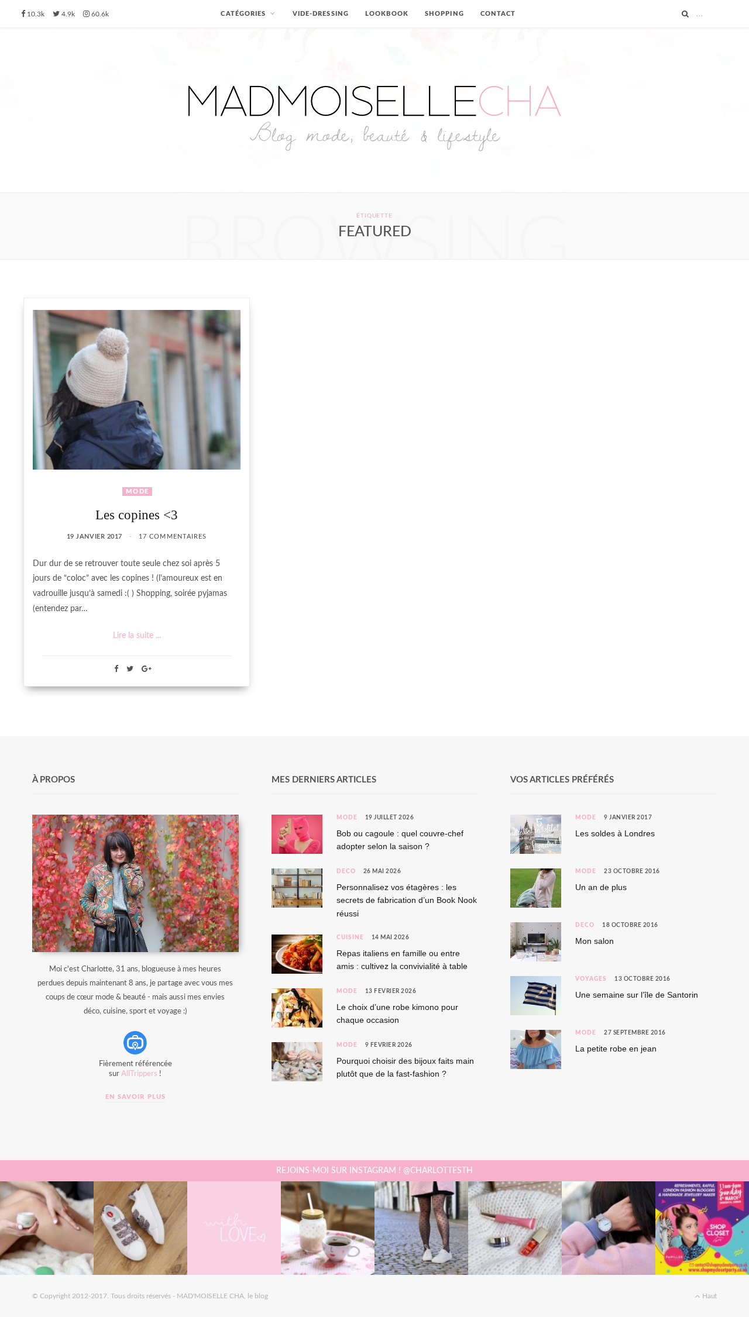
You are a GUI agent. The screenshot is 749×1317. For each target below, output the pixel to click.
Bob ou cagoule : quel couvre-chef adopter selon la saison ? (399, 840)
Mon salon (594, 941)
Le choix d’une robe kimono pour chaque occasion (397, 1013)
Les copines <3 (136, 515)
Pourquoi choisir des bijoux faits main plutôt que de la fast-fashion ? (405, 1067)
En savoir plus (135, 1097)
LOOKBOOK (386, 14)
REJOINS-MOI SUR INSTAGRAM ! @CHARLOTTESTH (374, 1171)
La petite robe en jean (616, 1048)
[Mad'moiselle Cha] (374, 110)
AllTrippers (139, 1074)
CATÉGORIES (243, 14)
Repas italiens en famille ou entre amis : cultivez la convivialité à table (402, 960)
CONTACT (498, 14)
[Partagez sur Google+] (147, 669)
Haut (708, 1295)
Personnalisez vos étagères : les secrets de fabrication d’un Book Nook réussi (406, 900)
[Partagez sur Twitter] (129, 669)
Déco (346, 871)
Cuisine (350, 937)
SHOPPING (444, 14)
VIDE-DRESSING (321, 14)
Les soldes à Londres (615, 833)
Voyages (591, 979)
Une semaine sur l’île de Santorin (636, 994)
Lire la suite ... (137, 636)
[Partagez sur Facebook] (116, 669)
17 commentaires (173, 536)
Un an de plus (601, 887)
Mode (137, 491)
